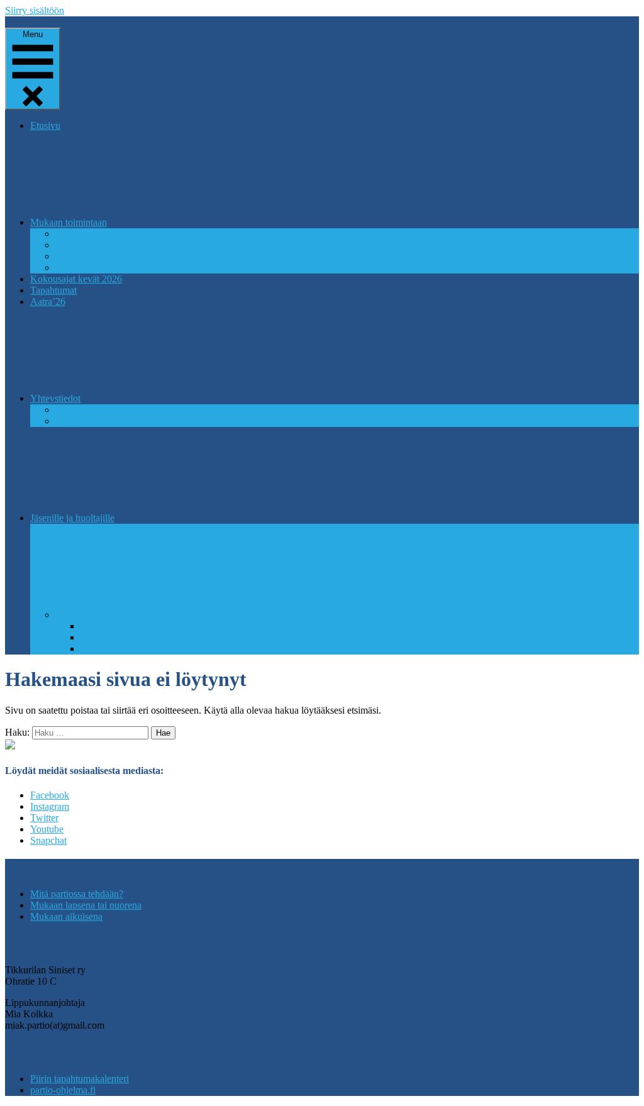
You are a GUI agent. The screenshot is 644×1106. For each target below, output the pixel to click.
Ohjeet (93, 637)
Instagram (49, 806)
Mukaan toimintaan (68, 222)
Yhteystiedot (55, 398)
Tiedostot (73, 614)
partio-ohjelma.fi (63, 1090)
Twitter (44, 817)
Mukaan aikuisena (66, 916)
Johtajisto (73, 421)
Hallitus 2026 (82, 409)
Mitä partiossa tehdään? (101, 233)
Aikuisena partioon (93, 245)
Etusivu (45, 125)
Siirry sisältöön (34, 10)
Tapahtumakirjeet (114, 648)
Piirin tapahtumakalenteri (79, 1078)
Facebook (49, 795)
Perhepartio (78, 256)
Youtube (47, 829)
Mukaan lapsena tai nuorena (86, 905)
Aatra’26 (47, 301)
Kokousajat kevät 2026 (76, 279)
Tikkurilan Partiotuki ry (101, 267)
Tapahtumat (53, 290)
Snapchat (48, 840)
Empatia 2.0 (104, 626)
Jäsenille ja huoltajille (72, 517)
